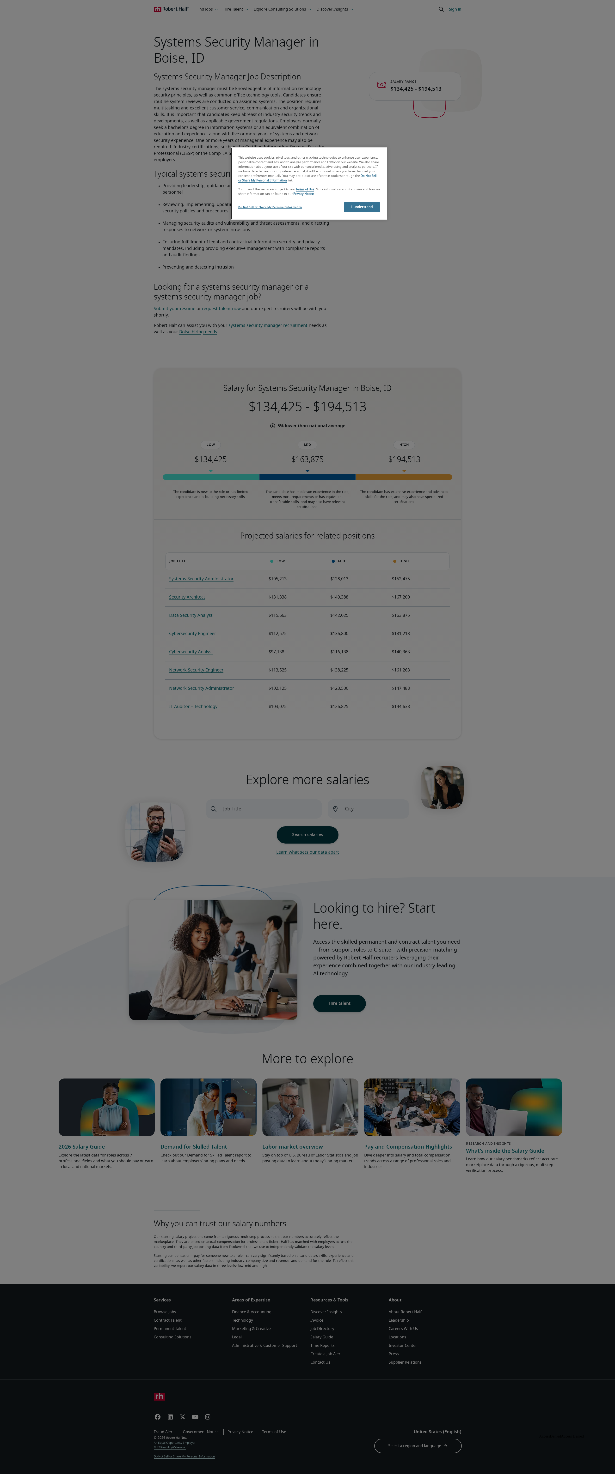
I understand (362, 207)
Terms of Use (305, 189)
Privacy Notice (303, 194)
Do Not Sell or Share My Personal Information (270, 207)
